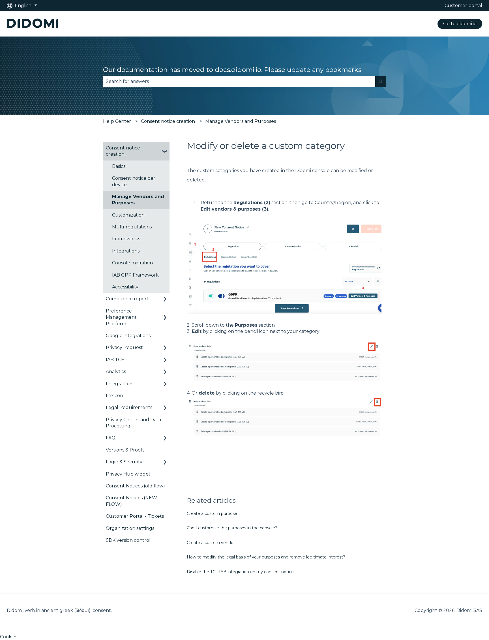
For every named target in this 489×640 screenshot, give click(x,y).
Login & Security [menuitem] (124, 462)
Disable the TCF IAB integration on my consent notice (240, 571)
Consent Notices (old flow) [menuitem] (135, 486)
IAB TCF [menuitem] (115, 359)
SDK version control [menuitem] (128, 540)
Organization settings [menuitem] (130, 528)
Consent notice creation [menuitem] (123, 151)
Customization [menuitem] (128, 215)
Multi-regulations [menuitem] (132, 227)
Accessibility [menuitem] (125, 287)
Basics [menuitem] (118, 166)
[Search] (380, 81)
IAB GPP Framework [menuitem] (135, 275)
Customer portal (463, 5)
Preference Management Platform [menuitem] (121, 317)
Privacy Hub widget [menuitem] (128, 474)
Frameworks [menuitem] (126, 238)
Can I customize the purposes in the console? (232, 527)
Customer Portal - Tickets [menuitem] (135, 516)
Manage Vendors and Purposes (240, 121)
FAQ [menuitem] (110, 437)
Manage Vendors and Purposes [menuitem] (138, 200)
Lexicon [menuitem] (114, 395)
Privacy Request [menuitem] (124, 347)
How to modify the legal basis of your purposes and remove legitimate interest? (266, 557)
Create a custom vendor (211, 542)
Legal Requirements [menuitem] (129, 407)
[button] (165, 148)
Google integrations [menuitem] (128, 335)
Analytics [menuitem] (116, 371)
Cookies (8, 636)
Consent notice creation (168, 121)
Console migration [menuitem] (132, 263)
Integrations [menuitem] (126, 251)
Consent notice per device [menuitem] (133, 181)
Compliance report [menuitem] (127, 298)
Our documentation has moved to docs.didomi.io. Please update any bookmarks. (233, 70)
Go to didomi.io (460, 23)
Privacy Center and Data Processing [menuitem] (133, 423)
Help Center (117, 121)
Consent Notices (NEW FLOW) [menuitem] (131, 501)
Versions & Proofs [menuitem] (125, 450)
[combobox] (239, 81)
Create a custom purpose (212, 513)
